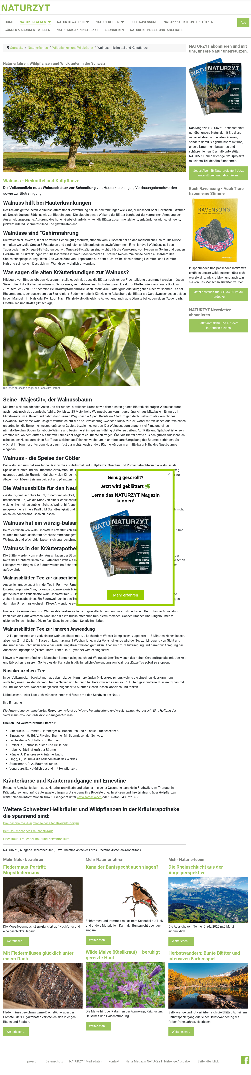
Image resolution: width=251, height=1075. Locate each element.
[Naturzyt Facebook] (245, 1059)
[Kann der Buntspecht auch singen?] (125, 894)
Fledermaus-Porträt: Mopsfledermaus (24, 869)
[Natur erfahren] (48, 22)
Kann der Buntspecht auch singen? (122, 867)
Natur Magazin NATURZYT (77, 30)
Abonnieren (114, 30)
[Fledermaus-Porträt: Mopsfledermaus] (43, 900)
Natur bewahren (71, 22)
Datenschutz (54, 1061)
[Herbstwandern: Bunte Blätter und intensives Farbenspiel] (208, 986)
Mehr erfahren (125, 595)
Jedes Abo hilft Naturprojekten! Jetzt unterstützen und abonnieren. (218, 173)
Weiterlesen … (15, 941)
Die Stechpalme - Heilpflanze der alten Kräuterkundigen (41, 823)
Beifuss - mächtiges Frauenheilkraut (28, 831)
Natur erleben (107, 22)
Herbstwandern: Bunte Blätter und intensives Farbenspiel (204, 956)
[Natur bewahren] (87, 22)
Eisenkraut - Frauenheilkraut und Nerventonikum (36, 839)
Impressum (31, 1061)
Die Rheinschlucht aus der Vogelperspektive (195, 869)
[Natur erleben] (121, 22)
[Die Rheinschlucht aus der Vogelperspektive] (208, 900)
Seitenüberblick (208, 1061)
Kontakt (113, 1061)
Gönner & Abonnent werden (27, 30)
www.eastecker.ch (89, 797)
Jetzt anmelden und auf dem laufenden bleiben (218, 325)
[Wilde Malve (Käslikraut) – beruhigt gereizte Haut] (125, 985)
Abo (243, 23)
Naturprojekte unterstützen (188, 22)
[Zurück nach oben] (244, 1068)
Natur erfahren (33, 22)
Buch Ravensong (143, 22)
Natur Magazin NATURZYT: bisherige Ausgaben (158, 1061)
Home (9, 22)
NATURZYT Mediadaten (85, 1061)
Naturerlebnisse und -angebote (156, 30)
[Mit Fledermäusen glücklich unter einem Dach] (43, 986)
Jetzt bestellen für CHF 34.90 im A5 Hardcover (218, 294)
